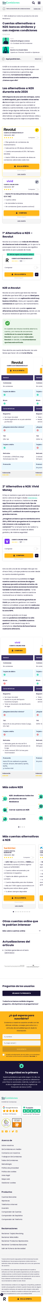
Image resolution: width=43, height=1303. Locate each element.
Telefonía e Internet (9, 1204)
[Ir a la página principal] (11, 2)
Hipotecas (6, 1201)
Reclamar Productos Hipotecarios (15, 1241)
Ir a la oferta (26, 1299)
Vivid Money (32, 498)
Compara (23, 213)
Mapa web (6, 1179)
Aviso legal (6, 1175)
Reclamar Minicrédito (10, 1237)
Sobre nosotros (8, 1145)
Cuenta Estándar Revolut (17, 366)
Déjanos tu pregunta (21, 993)
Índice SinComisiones (10, 1160)
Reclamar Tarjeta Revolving (12, 1233)
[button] (18, 826)
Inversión (5, 1208)
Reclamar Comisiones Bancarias (14, 1245)
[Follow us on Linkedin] (17, 1131)
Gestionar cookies (9, 1183)
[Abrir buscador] (33, 3)
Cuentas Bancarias (9, 1197)
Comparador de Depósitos (12, 1215)
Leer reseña (22, 174)
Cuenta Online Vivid (17, 646)
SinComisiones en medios (11, 1149)
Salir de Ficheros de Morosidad (13, 1248)
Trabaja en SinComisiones (12, 1157)
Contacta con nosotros (11, 1153)
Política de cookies (9, 1171)
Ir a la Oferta (20, 898)
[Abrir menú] (39, 3)
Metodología (7, 1164)
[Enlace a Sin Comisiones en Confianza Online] (21, 1122)
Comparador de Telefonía (12, 1219)
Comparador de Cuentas (11, 1212)
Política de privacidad (10, 1168)
